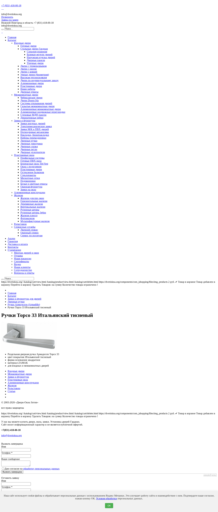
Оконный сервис (29, 232)
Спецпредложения (37, 51)
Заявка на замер (9, 20)
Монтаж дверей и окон (26, 252)
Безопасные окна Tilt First (34, 163)
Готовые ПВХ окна (30, 160)
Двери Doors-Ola (29, 100)
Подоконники (28, 181)
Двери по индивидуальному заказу (39, 80)
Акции (11, 238)
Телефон (6, 452)
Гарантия (13, 241)
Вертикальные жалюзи (32, 206)
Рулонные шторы (29, 209)
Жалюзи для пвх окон (32, 198)
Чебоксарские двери (31, 97)
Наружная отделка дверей (41, 57)
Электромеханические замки (36, 126)
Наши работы (27, 89)
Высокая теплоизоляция (33, 77)
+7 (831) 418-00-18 (11, 5)
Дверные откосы (29, 92)
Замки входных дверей (32, 123)
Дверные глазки (29, 146)
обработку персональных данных (41, 468)
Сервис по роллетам (31, 235)
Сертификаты (21, 261)
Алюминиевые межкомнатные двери (40, 109)
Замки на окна (28, 189)
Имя (3, 446)
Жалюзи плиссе (29, 215)
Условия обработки (106, 498)
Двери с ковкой (28, 71)
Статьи (11, 391)
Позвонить (7, 17)
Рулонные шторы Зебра (33, 212)
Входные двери (22, 43)
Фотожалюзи (27, 218)
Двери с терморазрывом (33, 66)
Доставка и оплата (18, 244)
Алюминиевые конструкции (29, 192)
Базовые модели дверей (40, 54)
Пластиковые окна (24, 155)
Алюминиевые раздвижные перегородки (42, 112)
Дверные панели (36, 60)
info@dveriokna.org (11, 435)
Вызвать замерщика (12, 472)
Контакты (13, 247)
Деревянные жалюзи (31, 204)
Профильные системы (32, 158)
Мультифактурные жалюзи (35, 221)
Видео (17, 264)
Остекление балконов (32, 172)
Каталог (12, 40)
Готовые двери (28, 46)
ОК (109, 505)
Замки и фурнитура (24, 120)
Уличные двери (35, 63)
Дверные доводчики (31, 143)
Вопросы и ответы (24, 273)
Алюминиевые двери (32, 83)
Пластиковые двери (31, 86)
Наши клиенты (22, 267)
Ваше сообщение (10, 459)
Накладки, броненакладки (34, 135)
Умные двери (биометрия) (34, 74)
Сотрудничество (23, 270)
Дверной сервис (29, 229)
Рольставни (20, 224)
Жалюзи (18, 195)
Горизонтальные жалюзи (33, 201)
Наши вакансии (22, 258)
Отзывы (18, 255)
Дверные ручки (28, 140)
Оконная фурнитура (31, 186)
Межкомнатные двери (26, 94)
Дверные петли (28, 149)
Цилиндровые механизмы (34, 132)
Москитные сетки (30, 178)
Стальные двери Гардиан (34, 48)
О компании (14, 250)
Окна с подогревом (30, 166)
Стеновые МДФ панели (33, 115)
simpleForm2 (210, 475)
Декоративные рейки (31, 117)
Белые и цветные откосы (33, 183)
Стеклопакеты (28, 175)
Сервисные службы (24, 227)
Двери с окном (28, 69)
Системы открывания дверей (36, 103)
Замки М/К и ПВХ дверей (34, 129)
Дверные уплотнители (32, 152)
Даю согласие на (32, 468)
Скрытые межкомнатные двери (37, 106)
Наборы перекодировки (33, 138)
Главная (12, 37)
